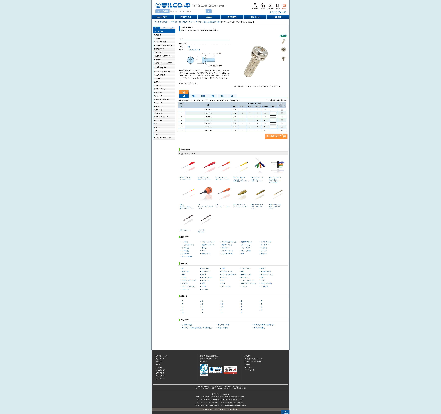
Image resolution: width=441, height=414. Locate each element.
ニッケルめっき (194, 50)
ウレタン (244, 286)
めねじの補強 (223, 328)
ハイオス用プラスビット (202, 231)
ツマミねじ (185, 251)
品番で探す (184, 296)
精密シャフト (206, 254)
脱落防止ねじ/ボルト (209, 245)
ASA (203, 283)
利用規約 (247, 356)
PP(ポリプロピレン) (188, 280)
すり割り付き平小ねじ (229, 242)
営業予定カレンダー (162, 356)
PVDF (204, 274)
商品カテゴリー (163, 17)
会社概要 (278, 17)
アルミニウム (245, 268)
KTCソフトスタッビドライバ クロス (205, 206)
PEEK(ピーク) (266, 271)
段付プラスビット (185, 230)
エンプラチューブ (227, 254)
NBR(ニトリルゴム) (188, 286)
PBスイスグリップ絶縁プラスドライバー (204, 178)
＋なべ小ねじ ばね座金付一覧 (208, 22)
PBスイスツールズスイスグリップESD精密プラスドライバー (241, 179)
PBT (223, 280)
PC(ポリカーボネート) (229, 274)
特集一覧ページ (160, 375)
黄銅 (223, 268)
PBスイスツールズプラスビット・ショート (241, 205)
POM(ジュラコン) (267, 274)
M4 (222, 96)
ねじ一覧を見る (159, 31)
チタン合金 (185, 271)
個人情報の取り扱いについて (254, 359)
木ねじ (204, 248)
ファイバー (205, 289)
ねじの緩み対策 (223, 325)
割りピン (264, 254)
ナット (204, 251)
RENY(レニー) (246, 274)
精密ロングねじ (227, 245)
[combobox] (188, 11)
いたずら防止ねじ (188, 245)
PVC (262, 277)
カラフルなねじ (259, 328)
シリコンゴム (226, 286)
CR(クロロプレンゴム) (248, 283)
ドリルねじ (185, 248)
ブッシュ (264, 251)
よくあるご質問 (160, 370)
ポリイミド (205, 280)
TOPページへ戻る (250, 370)
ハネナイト (185, 289)
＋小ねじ (185, 242)
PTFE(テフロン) (227, 271)
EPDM (204, 286)
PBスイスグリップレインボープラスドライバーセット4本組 (275, 180)
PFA (242, 271)
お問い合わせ (254, 17)
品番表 (209, 17)
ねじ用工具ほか (187, 257)
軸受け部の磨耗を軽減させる (264, 325)
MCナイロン (245, 277)
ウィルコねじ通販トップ (163, 22)
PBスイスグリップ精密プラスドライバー (222, 178)
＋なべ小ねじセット (208, 242)
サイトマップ (249, 367)
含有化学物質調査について (208, 359)
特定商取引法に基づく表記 (253, 361)
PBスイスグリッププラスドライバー (185, 178)
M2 (184, 96)
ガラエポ (185, 283)
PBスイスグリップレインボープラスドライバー (257, 179)
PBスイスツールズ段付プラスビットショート (257, 206)
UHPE (184, 277)
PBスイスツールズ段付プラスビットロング (275, 206)
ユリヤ (263, 280)
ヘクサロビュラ (266, 242)
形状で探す (184, 237)
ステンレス (205, 268)
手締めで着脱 (187, 325)
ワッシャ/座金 (246, 251)
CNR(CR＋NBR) (266, 283)
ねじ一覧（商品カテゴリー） (184, 22)
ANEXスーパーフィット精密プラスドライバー (187, 206)
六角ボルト (225, 248)
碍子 (242, 254)
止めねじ (264, 248)
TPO (223, 283)
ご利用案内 (232, 17)
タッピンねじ (245, 245)
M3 (213, 96)
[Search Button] (209, 11)
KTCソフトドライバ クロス (223, 205)
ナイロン (225, 277)
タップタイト (265, 245)
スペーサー (185, 254)
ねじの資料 (203, 361)
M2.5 (193, 96)
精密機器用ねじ (246, 242)
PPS (183, 274)
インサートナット (227, 251)
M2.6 (203, 96)
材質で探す (184, 263)
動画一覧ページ (160, 378)
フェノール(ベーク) (247, 280)
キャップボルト (246, 248)
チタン (263, 268)
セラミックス (206, 271)
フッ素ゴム (265, 286)
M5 (232, 96)
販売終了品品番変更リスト (210, 356)
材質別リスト (186, 17)
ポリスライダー (207, 277)
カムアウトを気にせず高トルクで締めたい (197, 328)
